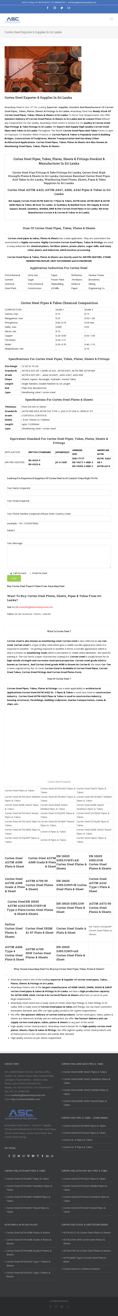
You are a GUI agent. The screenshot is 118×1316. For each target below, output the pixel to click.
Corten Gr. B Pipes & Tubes (78, 1147)
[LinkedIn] (47, 1156)
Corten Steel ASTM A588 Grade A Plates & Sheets (28, 1241)
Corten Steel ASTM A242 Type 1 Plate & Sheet (99, 885)
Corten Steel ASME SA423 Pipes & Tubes (85, 1071)
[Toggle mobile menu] (111, 19)
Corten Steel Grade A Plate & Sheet (71, 930)
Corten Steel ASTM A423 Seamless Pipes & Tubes (86, 1198)
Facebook (27, 613)
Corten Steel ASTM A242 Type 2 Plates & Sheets (28, 1274)
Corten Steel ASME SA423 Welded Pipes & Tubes (85, 1091)
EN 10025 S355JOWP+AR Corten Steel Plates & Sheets (71, 862)
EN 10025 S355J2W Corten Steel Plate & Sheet (70, 908)
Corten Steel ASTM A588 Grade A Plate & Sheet (15, 885)
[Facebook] (9, 1156)
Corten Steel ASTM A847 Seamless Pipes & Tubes (29, 1187)
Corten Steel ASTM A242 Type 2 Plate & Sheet (16, 908)
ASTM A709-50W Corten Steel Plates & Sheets (38, 953)
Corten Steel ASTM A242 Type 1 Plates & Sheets (28, 1263)
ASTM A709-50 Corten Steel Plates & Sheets (39, 885)
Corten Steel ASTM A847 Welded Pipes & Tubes (28, 1198)
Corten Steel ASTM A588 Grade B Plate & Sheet (42, 862)
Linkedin (46, 613)
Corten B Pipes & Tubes (53, 839)
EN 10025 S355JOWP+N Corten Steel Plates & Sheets (39, 908)
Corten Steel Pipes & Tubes (19, 790)
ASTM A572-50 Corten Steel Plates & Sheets (100, 908)
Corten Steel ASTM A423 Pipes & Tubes (84, 1178)
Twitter (37, 613)
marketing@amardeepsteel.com (82, 2)
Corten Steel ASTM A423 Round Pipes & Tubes (84, 1209)
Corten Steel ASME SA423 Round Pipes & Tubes (85, 1102)
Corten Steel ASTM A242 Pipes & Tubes (84, 1132)
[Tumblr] (42, 1156)
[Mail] (23, 1156)
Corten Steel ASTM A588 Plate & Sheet (14, 862)
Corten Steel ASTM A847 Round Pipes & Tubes (27, 1209)
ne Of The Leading (37, 107)
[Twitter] (19, 1156)
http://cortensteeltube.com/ (25, 1099)
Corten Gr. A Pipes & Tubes (77, 1139)
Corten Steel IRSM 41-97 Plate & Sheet (39, 930)
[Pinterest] (38, 1156)
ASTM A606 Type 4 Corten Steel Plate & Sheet (14, 953)
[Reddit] (52, 1156)
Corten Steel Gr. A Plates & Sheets (81, 1268)
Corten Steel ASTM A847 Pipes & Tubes (27, 1178)
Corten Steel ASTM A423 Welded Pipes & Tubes (85, 1187)
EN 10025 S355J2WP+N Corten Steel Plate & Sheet (71, 885)
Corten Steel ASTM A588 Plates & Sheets (28, 1232)
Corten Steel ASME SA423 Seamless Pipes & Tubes (86, 1080)
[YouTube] (33, 1156)
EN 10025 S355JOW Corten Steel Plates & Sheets (100, 862)
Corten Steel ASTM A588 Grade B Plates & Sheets (29, 1252)
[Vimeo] (28, 1156)
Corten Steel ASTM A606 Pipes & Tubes (84, 1125)
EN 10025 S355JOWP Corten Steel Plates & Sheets (100, 930)
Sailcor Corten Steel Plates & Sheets (14, 930)
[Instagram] (14, 1156)
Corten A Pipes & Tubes (53, 831)
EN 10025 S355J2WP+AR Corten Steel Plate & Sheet (70, 953)
